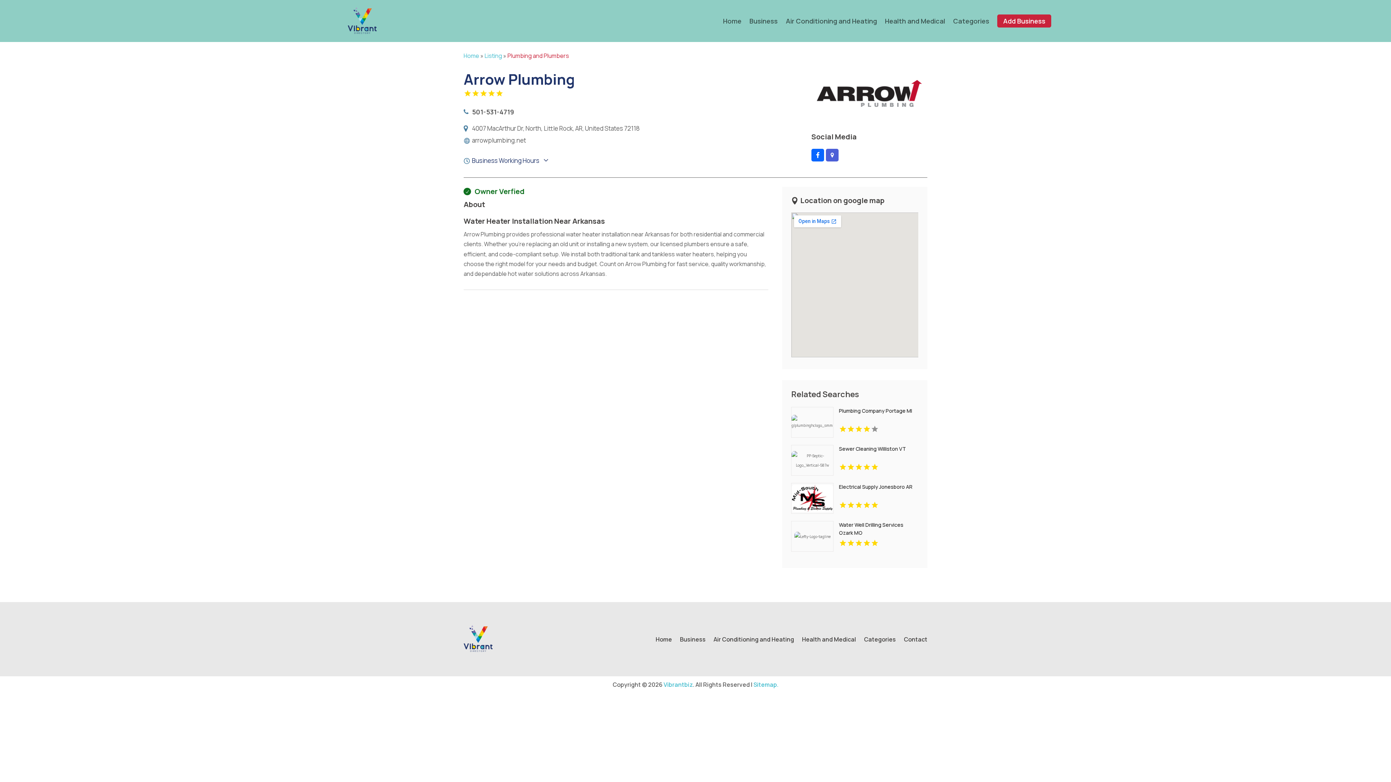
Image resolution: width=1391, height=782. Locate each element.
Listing (493, 56)
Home (732, 21)
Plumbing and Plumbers (538, 56)
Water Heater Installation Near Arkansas (534, 221)
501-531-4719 (493, 112)
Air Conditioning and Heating (831, 21)
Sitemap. (765, 685)
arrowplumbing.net (499, 140)
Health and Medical (915, 21)
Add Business (1024, 21)
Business (763, 21)
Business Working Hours (505, 160)
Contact (915, 640)
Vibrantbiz (678, 685)
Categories (971, 21)
